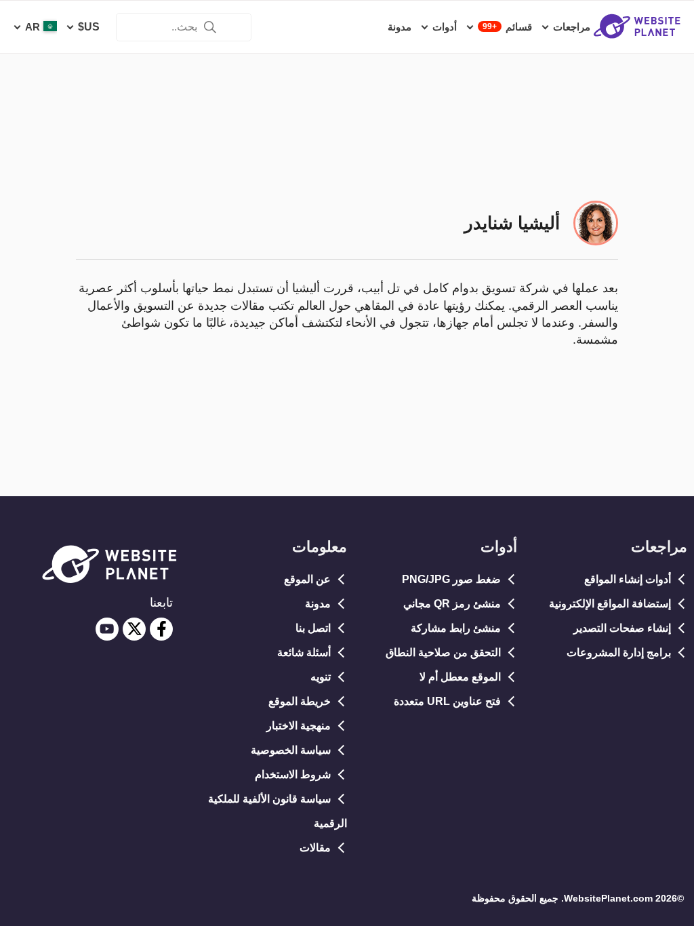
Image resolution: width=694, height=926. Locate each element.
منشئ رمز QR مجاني (452, 603)
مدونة (318, 603)
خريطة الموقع (299, 701)
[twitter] (134, 629)
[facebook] (161, 629)
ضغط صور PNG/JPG (451, 579)
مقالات (315, 847)
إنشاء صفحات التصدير (622, 628)
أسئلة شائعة (304, 652)
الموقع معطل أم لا (460, 677)
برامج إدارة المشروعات (619, 652)
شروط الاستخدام (293, 774)
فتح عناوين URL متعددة (447, 701)
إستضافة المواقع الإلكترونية (610, 603)
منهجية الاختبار (298, 725)
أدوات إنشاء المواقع (627, 579)
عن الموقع (307, 579)
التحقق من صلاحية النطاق (443, 652)
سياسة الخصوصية (291, 750)
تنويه (320, 677)
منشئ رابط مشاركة (456, 628)
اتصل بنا (313, 628)
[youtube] (107, 629)
